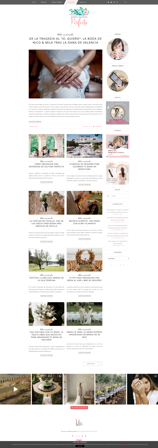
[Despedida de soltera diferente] (117, 157)
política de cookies (122, 444)
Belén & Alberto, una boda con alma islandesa (84, 222)
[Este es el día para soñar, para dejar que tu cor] (47, 389)
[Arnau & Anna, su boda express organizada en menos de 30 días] (84, 314)
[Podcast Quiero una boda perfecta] (117, 124)
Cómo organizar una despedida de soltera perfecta (46, 165)
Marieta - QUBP (33, 126)
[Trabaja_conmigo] (118, 91)
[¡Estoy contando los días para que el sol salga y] (110, 389)
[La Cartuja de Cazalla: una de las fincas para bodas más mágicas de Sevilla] (46, 202)
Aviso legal (81, 431)
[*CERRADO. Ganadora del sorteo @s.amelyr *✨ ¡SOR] (142, 389)
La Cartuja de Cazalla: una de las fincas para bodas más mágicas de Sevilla (47, 223)
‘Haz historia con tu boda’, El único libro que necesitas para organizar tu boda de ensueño (47, 336)
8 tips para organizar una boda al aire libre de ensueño (84, 279)
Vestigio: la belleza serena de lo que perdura (46, 279)
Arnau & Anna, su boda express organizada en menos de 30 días (84, 334)
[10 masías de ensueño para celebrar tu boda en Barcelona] (84, 146)
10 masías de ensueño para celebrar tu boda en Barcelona (84, 166)
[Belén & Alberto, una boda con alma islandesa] (84, 202)
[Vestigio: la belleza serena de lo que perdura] (46, 259)
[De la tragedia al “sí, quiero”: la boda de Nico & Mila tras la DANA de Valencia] (65, 74)
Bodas (59, 34)
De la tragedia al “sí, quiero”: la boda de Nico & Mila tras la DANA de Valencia (65, 40)
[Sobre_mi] (118, 59)
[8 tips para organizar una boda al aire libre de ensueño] (84, 259)
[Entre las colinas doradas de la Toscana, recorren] (15, 389)
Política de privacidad (91, 431)
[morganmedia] (79, 426)
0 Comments (98, 126)
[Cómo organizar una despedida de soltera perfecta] (46, 146)
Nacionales (68, 34)
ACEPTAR (80, 446)
